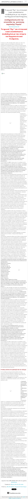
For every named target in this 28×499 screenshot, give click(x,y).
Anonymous (14, 482)
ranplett (23, 496)
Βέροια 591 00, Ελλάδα (17, 484)
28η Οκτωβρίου (10, 486)
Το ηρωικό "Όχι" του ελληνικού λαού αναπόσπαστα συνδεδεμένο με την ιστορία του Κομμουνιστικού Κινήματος (16, 13)
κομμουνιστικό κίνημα (20, 486)
